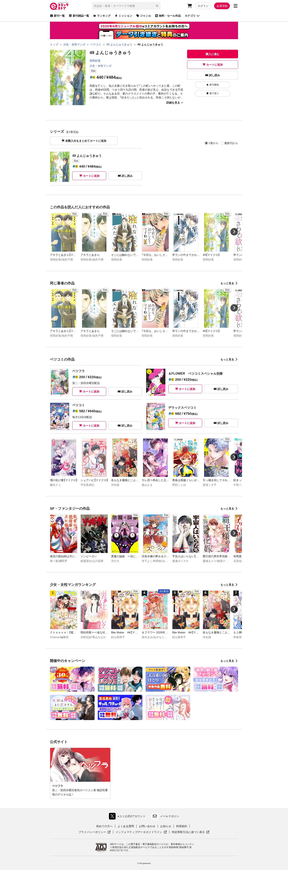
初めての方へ (104, 826)
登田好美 (95, 60)
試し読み (214, 75)
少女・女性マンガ (100, 65)
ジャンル (145, 15)
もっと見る (227, 283)
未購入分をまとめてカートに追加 (85, 140)
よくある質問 (126, 826)
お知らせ (165, 826)
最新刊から (231, 143)
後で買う (214, 93)
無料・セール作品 (170, 15)
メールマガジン (169, 816)
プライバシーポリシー (95, 832)
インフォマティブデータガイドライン (139, 832)
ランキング (104, 15)
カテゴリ (190, 15)
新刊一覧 (59, 15)
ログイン (203, 5)
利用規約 (181, 826)
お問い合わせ (147, 826)
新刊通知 (214, 84)
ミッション (125, 15)
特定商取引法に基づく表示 (190, 832)
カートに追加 (214, 64)
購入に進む (212, 54)
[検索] (157, 6)
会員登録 (221, 5)
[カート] (189, 5)
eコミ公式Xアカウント (128, 817)
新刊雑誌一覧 (81, 15)
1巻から (213, 143)
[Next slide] (234, 232)
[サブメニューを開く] (235, 5)
